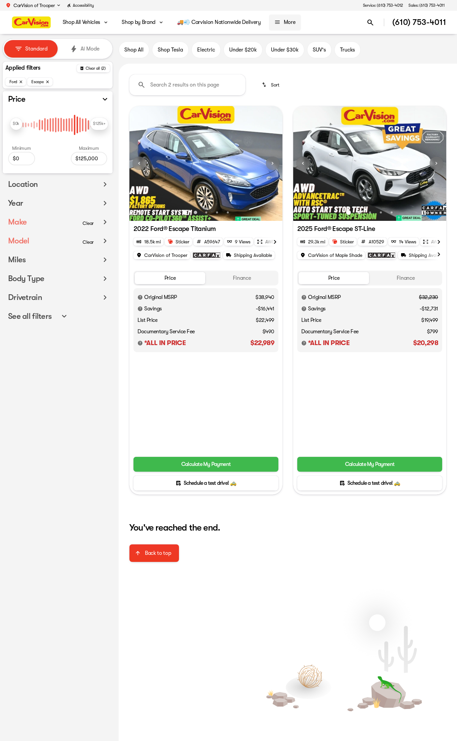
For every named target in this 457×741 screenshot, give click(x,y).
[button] (33, 5)
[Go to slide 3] (206, 212)
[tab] (170, 278)
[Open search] (370, 22)
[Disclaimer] (140, 297)
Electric (206, 50)
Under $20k (243, 50)
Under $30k (285, 50)
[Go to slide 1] (185, 212)
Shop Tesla (170, 50)
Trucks (347, 50)
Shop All (134, 50)
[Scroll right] (275, 241)
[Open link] (206, 255)
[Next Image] (272, 163)
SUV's (319, 50)
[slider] (16, 124)
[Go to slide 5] (228, 212)
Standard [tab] (36, 49)
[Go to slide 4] (217, 212)
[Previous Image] (139, 163)
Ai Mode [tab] (90, 49)
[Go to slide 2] (195, 212)
